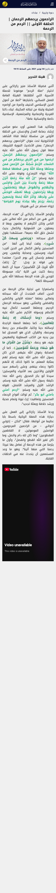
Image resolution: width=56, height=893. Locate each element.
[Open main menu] (52, 4)
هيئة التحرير (36, 77)
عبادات (34, 12)
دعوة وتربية (48, 12)
